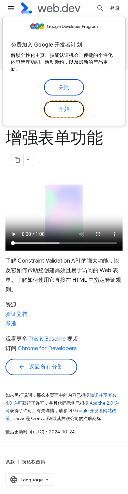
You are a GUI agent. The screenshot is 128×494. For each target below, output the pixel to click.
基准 (10, 323)
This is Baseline (47, 338)
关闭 (64, 87)
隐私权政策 (33, 462)
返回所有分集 (40, 367)
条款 (10, 462)
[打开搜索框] (100, 8)
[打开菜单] (11, 8)
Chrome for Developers (47, 348)
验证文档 (16, 314)
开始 (64, 109)
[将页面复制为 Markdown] (17, 160)
